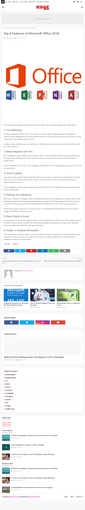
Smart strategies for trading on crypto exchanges (27, 445)
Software (15, 244)
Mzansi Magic (11, 374)
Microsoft (10, 28)
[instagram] (81, 2)
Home (9, 1)
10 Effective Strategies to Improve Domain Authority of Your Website (34, 435)
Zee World (9, 396)
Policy (33, 1)
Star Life (9, 390)
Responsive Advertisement (42, 19)
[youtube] (58, 322)
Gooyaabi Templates (34, 497)
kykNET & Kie (10, 409)
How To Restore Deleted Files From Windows (42, 304)
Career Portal (6, 426)
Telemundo (10, 393)
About (17, 1)
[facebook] (74, 2)
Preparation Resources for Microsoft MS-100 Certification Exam (16, 304)
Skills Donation (7, 422)
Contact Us (79, 497)
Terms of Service (44, 1)
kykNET (8, 406)
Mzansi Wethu (11, 378)
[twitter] (78, 2)
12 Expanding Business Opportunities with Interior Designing (31, 487)
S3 (6, 381)
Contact (25, 1)
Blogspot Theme (13, 497)
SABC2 (8, 387)
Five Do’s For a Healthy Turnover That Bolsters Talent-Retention (33, 454)
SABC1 (8, 384)
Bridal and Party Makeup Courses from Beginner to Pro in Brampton (34, 357)
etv (7, 403)
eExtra (8, 399)
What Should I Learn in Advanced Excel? (68, 304)
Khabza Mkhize (9, 38)
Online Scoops (6, 424)
